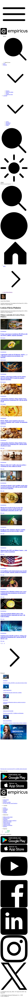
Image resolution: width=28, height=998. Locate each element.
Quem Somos (6, 799)
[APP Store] (14, 788)
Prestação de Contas (7, 821)
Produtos (7, 90)
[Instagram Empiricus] (14, 962)
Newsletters (8, 122)
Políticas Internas (6, 822)
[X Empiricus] (14, 989)
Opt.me (7, 93)
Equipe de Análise (9, 92)
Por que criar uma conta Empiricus (10, 803)
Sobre (4, 63)
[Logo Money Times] (6, 831)
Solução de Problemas (7, 825)
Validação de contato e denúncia (9, 820)
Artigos (7, 121)
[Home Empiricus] (14, 34)
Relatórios (8, 124)
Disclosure (5, 819)
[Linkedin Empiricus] (14, 934)
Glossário (5, 812)
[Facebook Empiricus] (14, 907)
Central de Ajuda (9, 94)
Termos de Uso (6, 818)
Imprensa (5, 826)
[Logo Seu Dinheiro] (6, 832)
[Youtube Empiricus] (14, 879)
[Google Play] (14, 780)
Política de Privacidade (8, 817)
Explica (7, 125)
